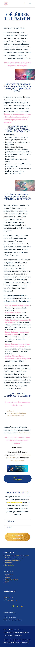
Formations (9, 565)
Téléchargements (10, 600)
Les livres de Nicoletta (17, 478)
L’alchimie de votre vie (15, 416)
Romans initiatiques (12, 560)
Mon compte (8, 597)
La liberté (10, 411)
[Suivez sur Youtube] (21, 606)
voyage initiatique (17, 460)
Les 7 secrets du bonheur (16, 413)
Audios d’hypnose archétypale (17, 555)
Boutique (8, 563)
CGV (7, 582)
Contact (8, 577)
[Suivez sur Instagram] (13, 606)
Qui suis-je (9, 575)
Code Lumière (23, 433)
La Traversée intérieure (14, 558)
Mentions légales (11, 579)
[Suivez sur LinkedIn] (17, 606)
